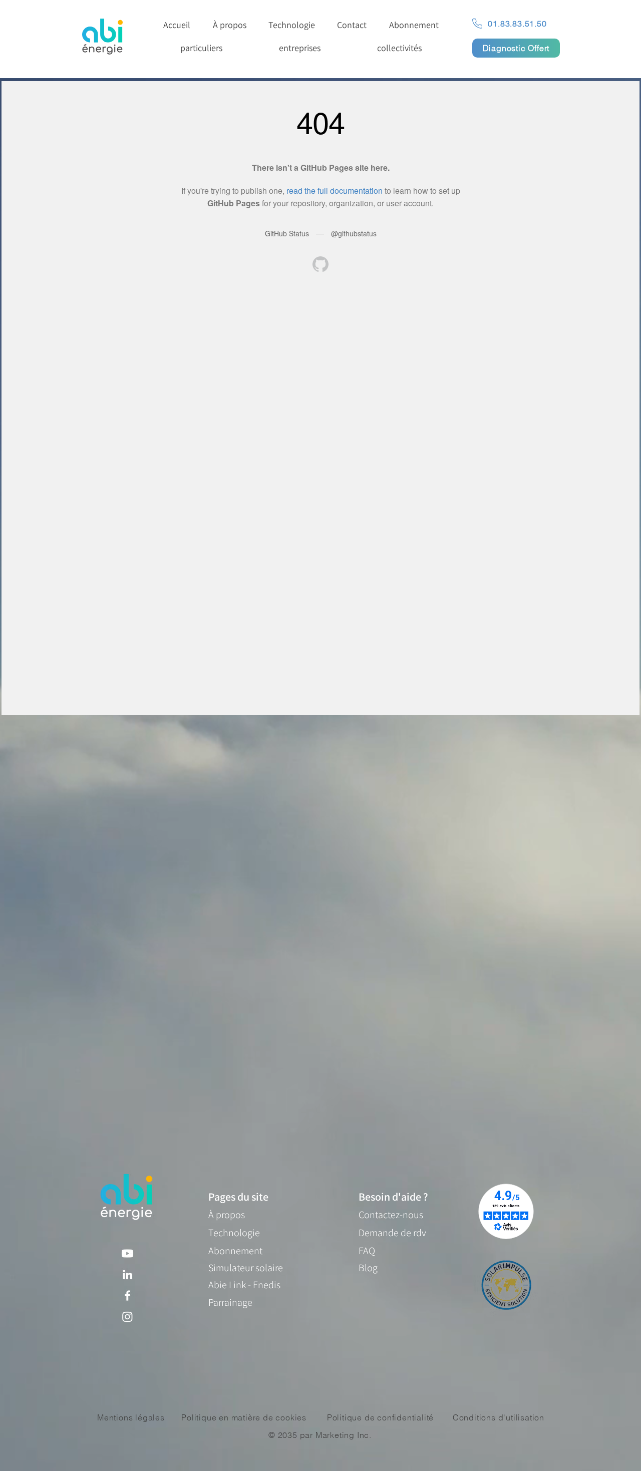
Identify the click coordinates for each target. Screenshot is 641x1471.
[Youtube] (127, 1253)
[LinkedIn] (127, 1274)
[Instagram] (127, 1316)
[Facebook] (127, 1295)
